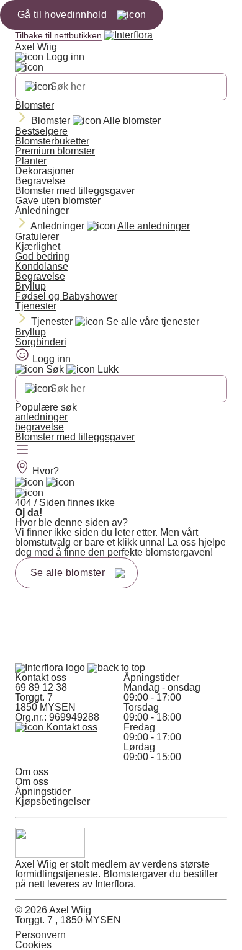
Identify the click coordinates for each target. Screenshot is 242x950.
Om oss (31, 781)
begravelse (39, 427)
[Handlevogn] (29, 482)
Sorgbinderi (40, 342)
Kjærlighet (37, 246)
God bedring (42, 256)
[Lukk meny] (29, 67)
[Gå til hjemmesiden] (51, 667)
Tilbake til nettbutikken (58, 35)
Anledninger (42, 210)
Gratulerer (37, 236)
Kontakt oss (70, 727)
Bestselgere (41, 131)
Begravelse (40, 180)
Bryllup (30, 286)
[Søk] (39, 86)
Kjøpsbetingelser (52, 801)
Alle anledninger (153, 226)
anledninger (41, 417)
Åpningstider (43, 791)
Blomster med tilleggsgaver (75, 190)
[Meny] (22, 450)
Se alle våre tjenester (152, 321)
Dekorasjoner (44, 171)
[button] (116, 667)
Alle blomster (132, 120)
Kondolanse (41, 266)
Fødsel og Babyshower (66, 296)
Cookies (33, 944)
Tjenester (35, 306)
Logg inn (63, 56)
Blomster (34, 105)
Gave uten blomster (58, 200)
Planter (31, 161)
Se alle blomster (67, 572)
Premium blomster (55, 151)
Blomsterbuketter (52, 141)
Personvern (40, 935)
